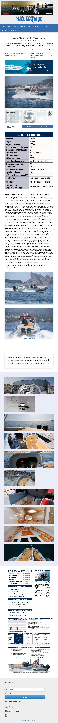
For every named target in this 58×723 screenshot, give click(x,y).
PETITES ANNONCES (7, 30)
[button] (8, 92)
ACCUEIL (4, 26)
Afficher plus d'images (29, 338)
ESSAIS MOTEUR (22, 26)
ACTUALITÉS (44, 26)
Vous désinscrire (9, 693)
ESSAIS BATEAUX (12, 26)
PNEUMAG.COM (25, 720)
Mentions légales (8, 706)
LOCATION (16, 30)
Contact (6, 705)
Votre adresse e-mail (10, 686)
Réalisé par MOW (9, 707)
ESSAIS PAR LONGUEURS (33, 26)
